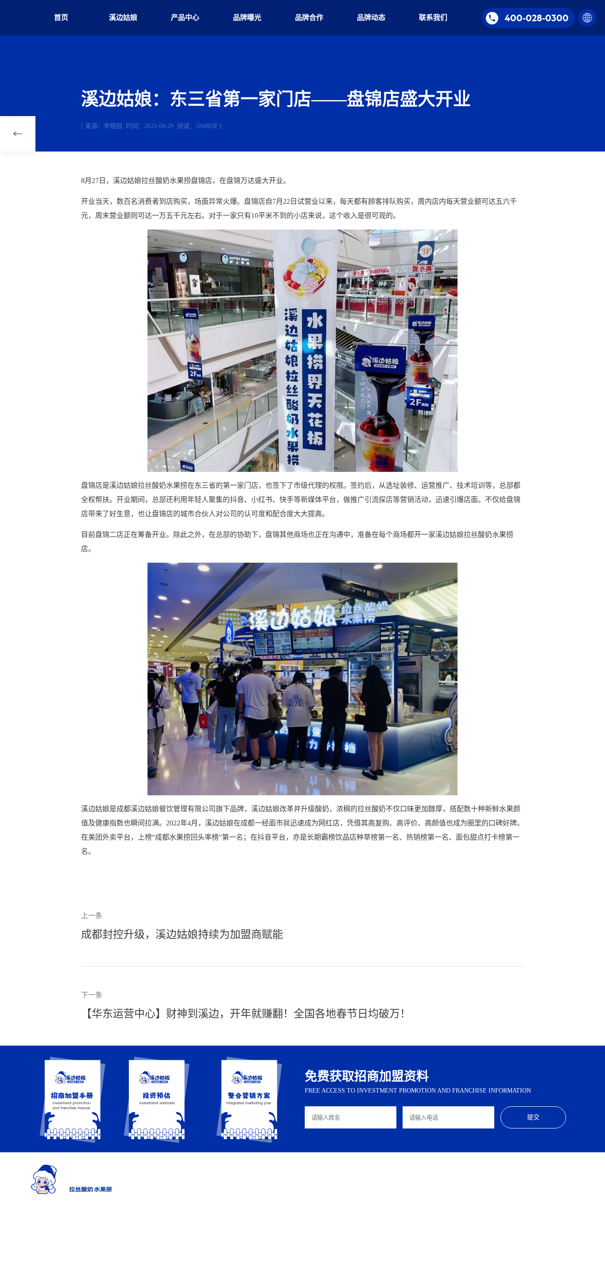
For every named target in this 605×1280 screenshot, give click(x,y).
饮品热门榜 (352, 1201)
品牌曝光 (247, 17)
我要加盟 (408, 1241)
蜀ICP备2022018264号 (232, 1272)
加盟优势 (408, 1188)
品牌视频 (467, 1188)
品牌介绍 (231, 1201)
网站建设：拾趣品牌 (286, 1272)
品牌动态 (371, 17)
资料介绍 (231, 1228)
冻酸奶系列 (293, 1214)
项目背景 (231, 1188)
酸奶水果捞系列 (298, 1188)
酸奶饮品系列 (296, 1201)
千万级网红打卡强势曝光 (368, 1188)
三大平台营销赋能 (360, 1214)
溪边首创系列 (296, 1228)
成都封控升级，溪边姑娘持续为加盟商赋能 (182, 934)
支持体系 (408, 1201)
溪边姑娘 (123, 17)
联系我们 (433, 17)
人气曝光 (467, 1214)
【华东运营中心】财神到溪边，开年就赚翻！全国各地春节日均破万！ (246, 1013)
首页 (61, 17)
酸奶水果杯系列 (298, 1241)
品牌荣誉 (231, 1214)
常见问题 (408, 1228)
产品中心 (185, 17)
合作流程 (408, 1214)
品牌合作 (309, 17)
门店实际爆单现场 (360, 1228)
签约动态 (467, 1201)
